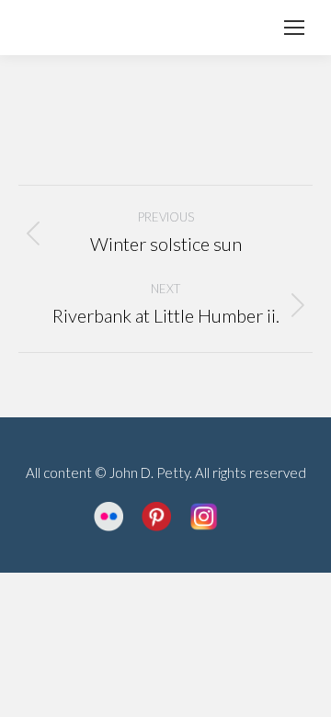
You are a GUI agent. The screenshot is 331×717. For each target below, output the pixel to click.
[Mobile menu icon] (294, 27)
